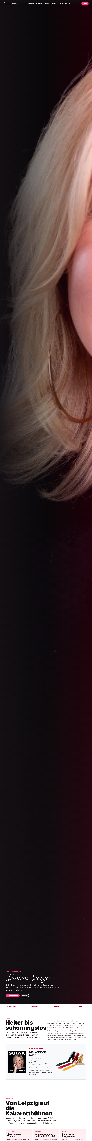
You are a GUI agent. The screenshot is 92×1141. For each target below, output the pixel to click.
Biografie (39, 3)
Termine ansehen (13, 995)
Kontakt (67, 3)
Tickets (85, 3)
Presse (61, 3)
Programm (31, 3)
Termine (46, 3)
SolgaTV (53, 3)
